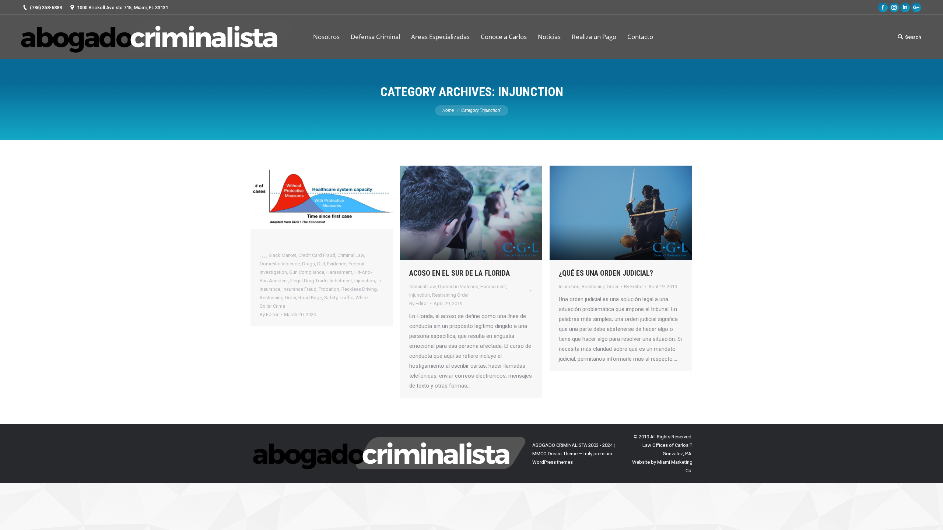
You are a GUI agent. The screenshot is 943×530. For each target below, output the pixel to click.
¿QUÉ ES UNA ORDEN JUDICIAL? (606, 273)
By (269, 314)
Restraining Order (278, 297)
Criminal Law (350, 255)
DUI (321, 263)
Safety (330, 297)
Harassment (339, 272)
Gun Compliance (306, 272)
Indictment (341, 280)
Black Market (282, 255)
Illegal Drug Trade (308, 280)
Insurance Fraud (299, 289)
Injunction (364, 280)
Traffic (346, 297)
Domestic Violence (280, 263)
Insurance (270, 289)
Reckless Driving (359, 289)
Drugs (308, 263)
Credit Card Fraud (316, 255)
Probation (329, 289)
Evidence (336, 263)
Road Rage (310, 297)
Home (448, 110)
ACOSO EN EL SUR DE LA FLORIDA (459, 273)
